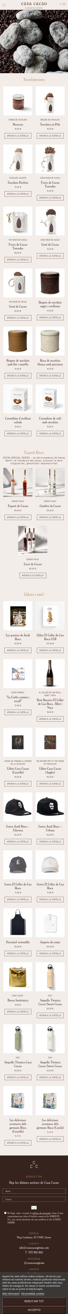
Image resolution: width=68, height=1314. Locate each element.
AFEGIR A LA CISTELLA (18, 135)
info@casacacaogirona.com (34, 1248)
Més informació (10, 1293)
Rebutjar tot (34, 1301)
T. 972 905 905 (34, 1252)
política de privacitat (41, 1213)
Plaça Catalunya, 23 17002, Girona (34, 1237)
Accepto (34, 1310)
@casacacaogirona (34, 1263)
